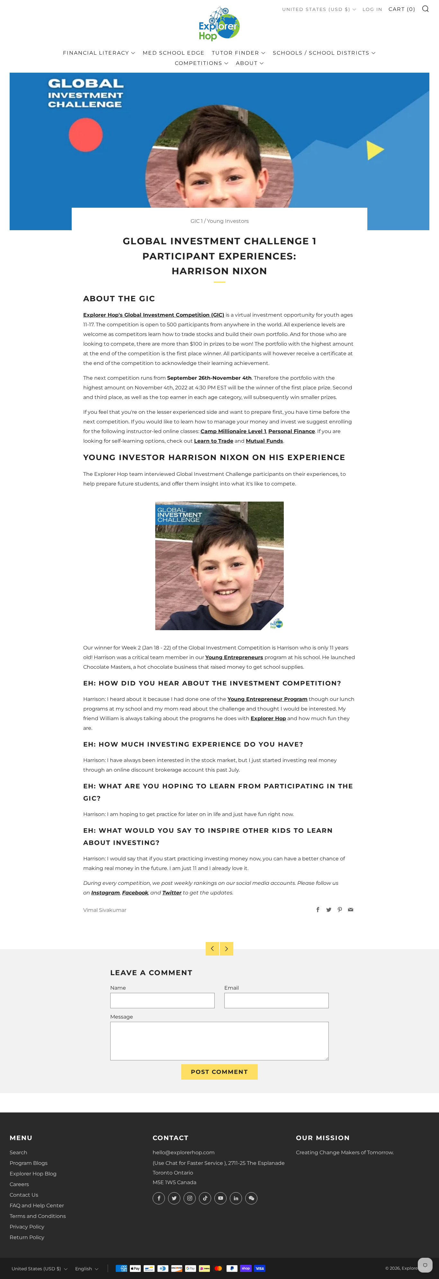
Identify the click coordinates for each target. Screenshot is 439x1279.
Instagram (105, 893)
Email (231, 988)
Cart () (402, 9)
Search (18, 1152)
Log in (372, 9)
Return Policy (27, 1237)
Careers (19, 1184)
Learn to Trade (213, 441)
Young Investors (228, 221)
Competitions (198, 63)
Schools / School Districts (321, 53)
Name (118, 988)
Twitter (172, 893)
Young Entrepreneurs (234, 657)
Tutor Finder (235, 53)
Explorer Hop (268, 718)
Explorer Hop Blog (33, 1174)
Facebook (135, 893)
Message (121, 1017)
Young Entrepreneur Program (268, 699)
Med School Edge (174, 53)
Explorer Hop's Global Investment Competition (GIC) (153, 315)
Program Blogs (29, 1163)
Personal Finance (291, 431)
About (247, 63)
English (83, 1269)
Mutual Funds (264, 441)
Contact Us (24, 1195)
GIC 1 (197, 221)
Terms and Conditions (38, 1216)
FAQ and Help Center (37, 1205)
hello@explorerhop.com (184, 1152)
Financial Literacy (96, 53)
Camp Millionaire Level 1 (233, 431)
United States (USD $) (316, 9)
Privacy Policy (27, 1227)
